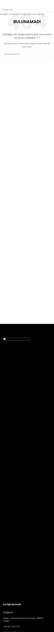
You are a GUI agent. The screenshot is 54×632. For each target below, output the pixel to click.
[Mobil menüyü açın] (51, 4)
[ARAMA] (51, 10)
